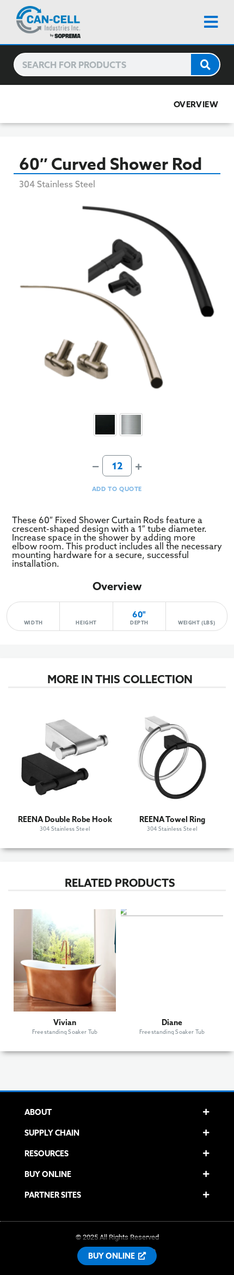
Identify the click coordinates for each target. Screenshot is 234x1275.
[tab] (117, 1112)
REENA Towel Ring (172, 819)
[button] (219, 22)
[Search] (205, 64)
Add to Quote (117, 489)
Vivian (64, 1022)
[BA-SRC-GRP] (117, 297)
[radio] (105, 425)
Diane (172, 1022)
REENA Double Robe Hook (65, 819)
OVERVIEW (196, 104)
